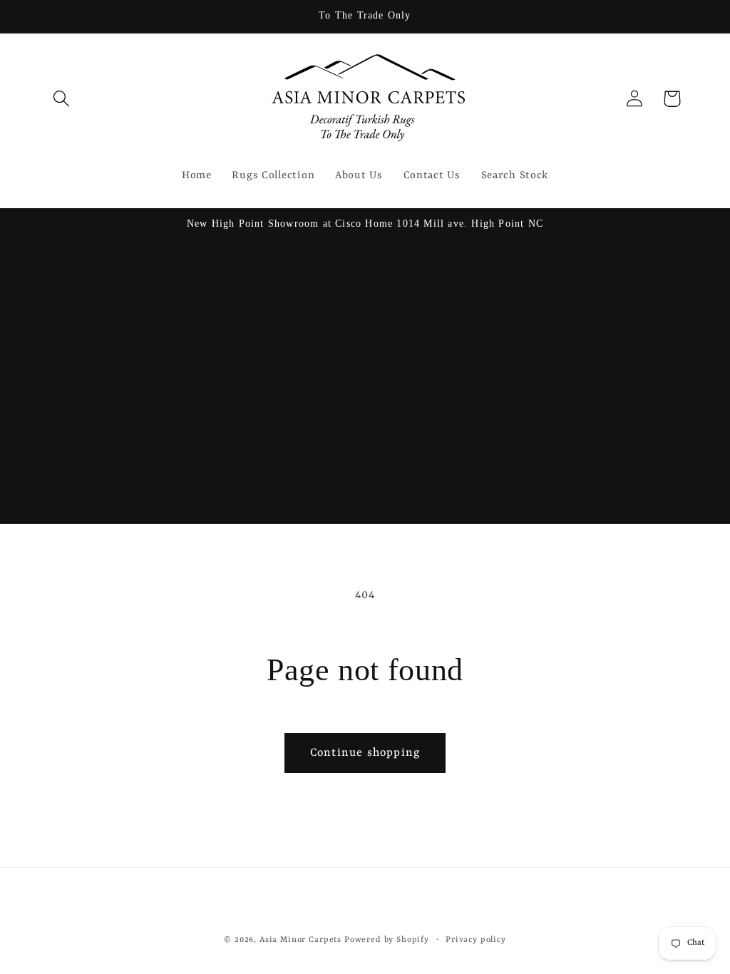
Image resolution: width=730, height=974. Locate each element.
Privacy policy (476, 940)
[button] (62, 99)
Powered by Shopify (386, 940)
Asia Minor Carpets (300, 940)
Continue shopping (365, 753)
